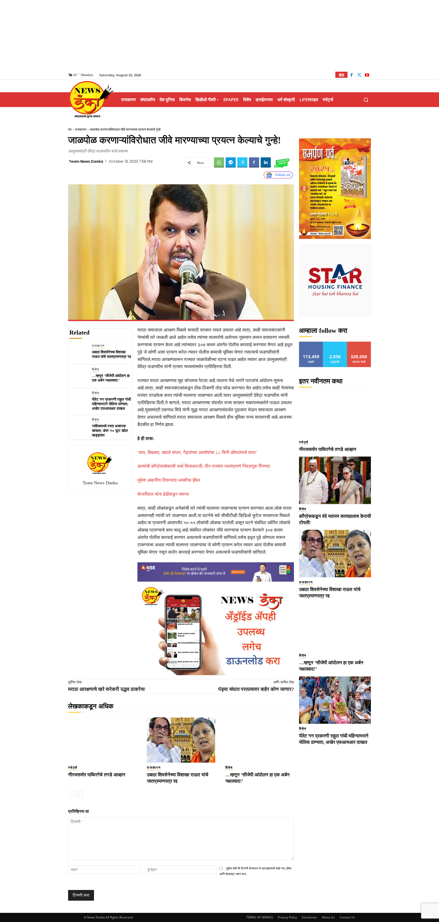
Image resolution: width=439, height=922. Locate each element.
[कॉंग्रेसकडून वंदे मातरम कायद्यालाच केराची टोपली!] (335, 480)
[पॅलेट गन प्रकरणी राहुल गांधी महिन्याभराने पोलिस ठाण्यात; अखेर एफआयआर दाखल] (78, 400)
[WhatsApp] (219, 162)
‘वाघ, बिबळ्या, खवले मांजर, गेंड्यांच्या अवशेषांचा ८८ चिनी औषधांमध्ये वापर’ (197, 452)
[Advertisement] (219, 35)
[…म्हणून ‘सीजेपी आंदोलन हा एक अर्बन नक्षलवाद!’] (78, 376)
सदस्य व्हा (359, 343)
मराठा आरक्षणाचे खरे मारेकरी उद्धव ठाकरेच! (107, 689)
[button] (365, 99)
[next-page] (79, 794)
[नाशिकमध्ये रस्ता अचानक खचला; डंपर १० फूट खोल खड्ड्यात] (78, 426)
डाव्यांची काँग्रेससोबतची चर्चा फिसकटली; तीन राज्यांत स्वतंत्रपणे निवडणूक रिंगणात (203, 466)
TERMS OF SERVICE (259, 917)
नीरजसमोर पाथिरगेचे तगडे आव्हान (96, 774)
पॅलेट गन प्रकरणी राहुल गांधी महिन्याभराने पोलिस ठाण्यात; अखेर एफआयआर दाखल (111, 404)
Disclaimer (309, 917)
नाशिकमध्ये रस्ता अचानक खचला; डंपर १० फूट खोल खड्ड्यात (110, 430)
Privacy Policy (287, 917)
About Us (328, 917)
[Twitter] (359, 76)
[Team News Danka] (100, 463)
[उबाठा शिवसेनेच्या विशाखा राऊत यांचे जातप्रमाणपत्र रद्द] (78, 352)
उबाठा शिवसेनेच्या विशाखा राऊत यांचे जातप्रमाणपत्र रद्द (111, 354)
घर (70, 129)
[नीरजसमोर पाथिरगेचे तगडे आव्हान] (102, 740)
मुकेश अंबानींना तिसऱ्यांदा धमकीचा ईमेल (168, 480)
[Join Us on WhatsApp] (282, 162)
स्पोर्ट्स (72, 767)
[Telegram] (231, 162)
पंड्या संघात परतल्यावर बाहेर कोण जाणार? (256, 689)
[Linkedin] (266, 162)
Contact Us (347, 917)
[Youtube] (367, 76)
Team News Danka (86, 161)
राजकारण (80, 129)
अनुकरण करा (335, 343)
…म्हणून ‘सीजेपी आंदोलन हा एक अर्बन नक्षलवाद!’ (111, 378)
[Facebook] (351, 76)
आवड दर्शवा (311, 343)
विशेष (95, 369)
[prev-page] (71, 794)
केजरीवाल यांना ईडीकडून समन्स (163, 494)
